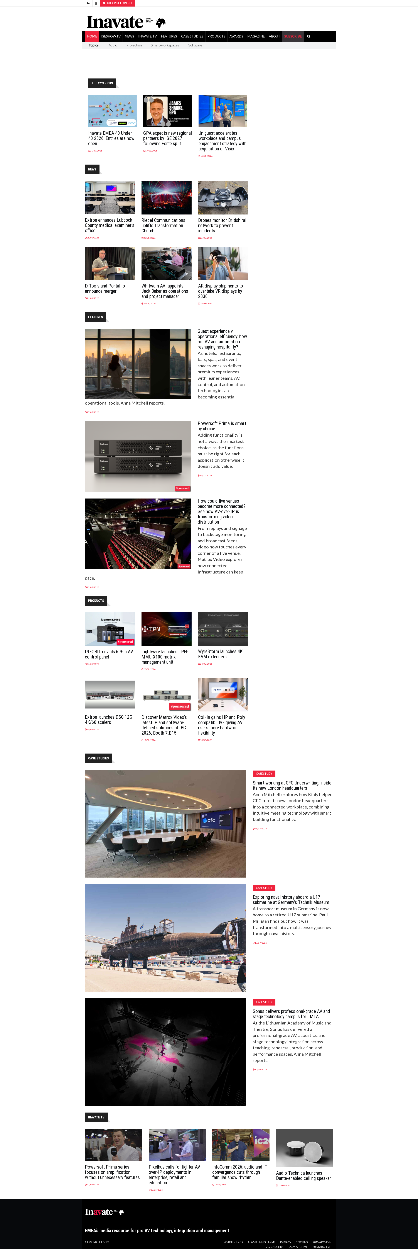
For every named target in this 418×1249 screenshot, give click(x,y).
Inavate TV (147, 36)
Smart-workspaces (165, 45)
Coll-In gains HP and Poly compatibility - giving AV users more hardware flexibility (221, 725)
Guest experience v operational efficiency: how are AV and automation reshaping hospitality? (222, 339)
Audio (113, 45)
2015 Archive (322, 1242)
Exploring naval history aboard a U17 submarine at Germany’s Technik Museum (291, 899)
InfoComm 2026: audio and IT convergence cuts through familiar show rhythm (239, 1172)
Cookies (302, 1242)
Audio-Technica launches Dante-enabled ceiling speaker (303, 1175)
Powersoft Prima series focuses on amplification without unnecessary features (112, 1172)
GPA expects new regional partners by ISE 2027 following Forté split (167, 138)
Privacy (285, 1242)
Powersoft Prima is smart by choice (222, 426)
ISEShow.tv (111, 36)
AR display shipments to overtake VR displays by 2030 (220, 291)
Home (92, 36)
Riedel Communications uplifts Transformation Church (163, 225)
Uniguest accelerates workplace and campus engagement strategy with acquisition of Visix (222, 140)
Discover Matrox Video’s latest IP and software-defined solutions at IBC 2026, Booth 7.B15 (164, 725)
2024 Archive (298, 1247)
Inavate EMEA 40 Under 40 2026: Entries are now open (111, 138)
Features (169, 36)
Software (195, 45)
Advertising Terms (261, 1242)
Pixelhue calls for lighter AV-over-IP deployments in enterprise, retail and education (175, 1174)
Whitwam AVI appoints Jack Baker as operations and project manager (165, 291)
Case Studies (192, 36)
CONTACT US (95, 1242)
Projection (134, 45)
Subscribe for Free (119, 3)
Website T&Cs (233, 1242)
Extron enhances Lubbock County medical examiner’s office (109, 225)
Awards (236, 36)
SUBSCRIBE (293, 36)
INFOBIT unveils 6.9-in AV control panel (109, 654)
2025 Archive (275, 1247)
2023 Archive (322, 1247)
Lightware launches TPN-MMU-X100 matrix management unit (165, 657)
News (129, 36)
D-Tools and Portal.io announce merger (105, 288)
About (274, 36)
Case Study (264, 773)
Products (216, 36)
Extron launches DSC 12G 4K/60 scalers (108, 719)
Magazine (256, 36)
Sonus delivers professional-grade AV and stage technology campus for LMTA (291, 1014)
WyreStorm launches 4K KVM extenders (220, 654)
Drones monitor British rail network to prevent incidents (222, 225)
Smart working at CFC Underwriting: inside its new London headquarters (292, 785)
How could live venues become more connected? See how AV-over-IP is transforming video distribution (222, 511)
